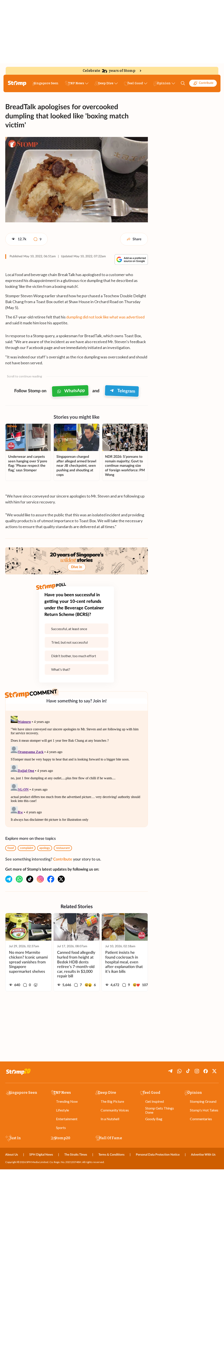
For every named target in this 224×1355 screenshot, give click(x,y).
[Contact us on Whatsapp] (19, 879)
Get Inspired (154, 1101)
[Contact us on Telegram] (8, 879)
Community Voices (115, 1110)
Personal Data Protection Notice (158, 1154)
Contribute (206, 83)
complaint (26, 848)
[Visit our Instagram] (40, 879)
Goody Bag (153, 1119)
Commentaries (201, 1119)
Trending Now (67, 1101)
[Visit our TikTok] (29, 879)
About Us (11, 1154)
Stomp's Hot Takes (204, 1110)
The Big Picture (112, 1101)
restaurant (63, 848)
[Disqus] (76, 768)
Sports (61, 1127)
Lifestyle (62, 1110)
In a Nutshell (110, 1119)
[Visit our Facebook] (50, 879)
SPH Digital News (41, 1154)
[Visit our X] (61, 879)
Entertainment (66, 1119)
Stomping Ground (203, 1101)
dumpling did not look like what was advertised (105, 317)
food (10, 848)
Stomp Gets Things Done (159, 1110)
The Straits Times (75, 1154)
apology (44, 848)
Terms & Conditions (111, 1154)
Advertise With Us (203, 1154)
